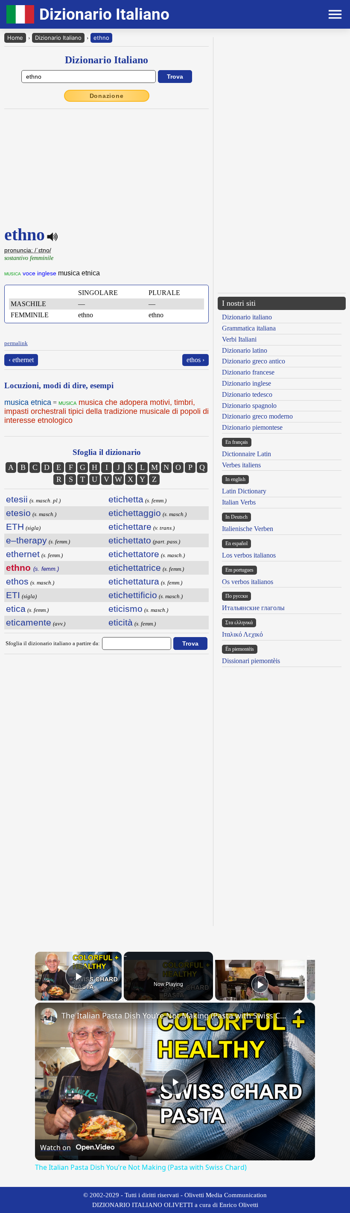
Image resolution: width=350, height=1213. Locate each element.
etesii (17, 499)
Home (15, 37)
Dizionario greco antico (253, 361)
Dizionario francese (248, 372)
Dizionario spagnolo (249, 405)
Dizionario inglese (246, 383)
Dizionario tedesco (247, 394)
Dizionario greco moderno (257, 416)
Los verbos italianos (249, 555)
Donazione (107, 95)
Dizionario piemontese (252, 427)
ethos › (195, 359)
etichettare (130, 526)
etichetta (125, 499)
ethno (101, 37)
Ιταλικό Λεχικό (242, 634)
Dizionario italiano (247, 317)
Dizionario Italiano (58, 37)
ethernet (23, 554)
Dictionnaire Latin (246, 453)
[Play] (259, 984)
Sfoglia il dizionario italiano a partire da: (53, 643)
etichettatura (133, 581)
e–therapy (26, 540)
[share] (298, 1011)
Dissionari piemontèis (251, 660)
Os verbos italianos (247, 581)
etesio (18, 513)
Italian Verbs (239, 502)
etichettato (129, 540)
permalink (16, 343)
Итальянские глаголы (253, 607)
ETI (13, 595)
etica (16, 609)
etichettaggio (134, 513)
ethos (17, 581)
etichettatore (133, 554)
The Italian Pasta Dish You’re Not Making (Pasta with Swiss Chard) (173, 1015)
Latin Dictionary (244, 491)
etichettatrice (134, 568)
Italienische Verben (247, 528)
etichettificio (132, 595)
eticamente (28, 622)
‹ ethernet (21, 359)
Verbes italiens (241, 465)
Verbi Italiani (239, 339)
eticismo (125, 609)
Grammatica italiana (249, 328)
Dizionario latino (244, 350)
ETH (15, 526)
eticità (120, 622)
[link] (48, 1016)
